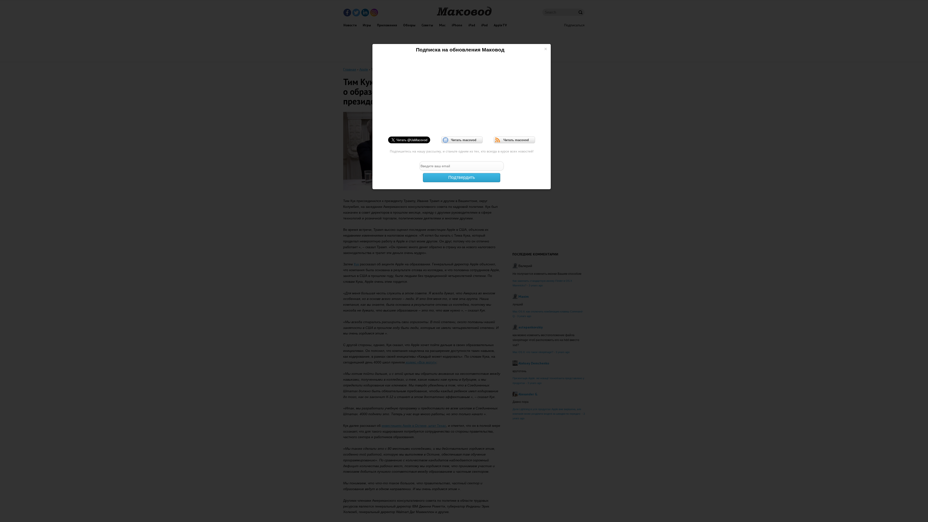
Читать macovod (462, 140)
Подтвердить (461, 177)
